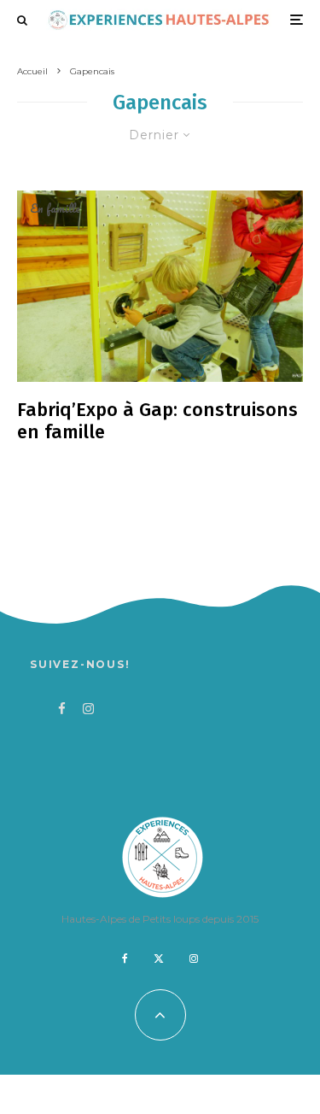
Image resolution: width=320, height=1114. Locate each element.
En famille (55, 208)
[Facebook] (125, 958)
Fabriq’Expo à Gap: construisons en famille (157, 421)
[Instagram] (194, 958)
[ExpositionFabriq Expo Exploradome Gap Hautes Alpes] (160, 286)
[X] (159, 958)
